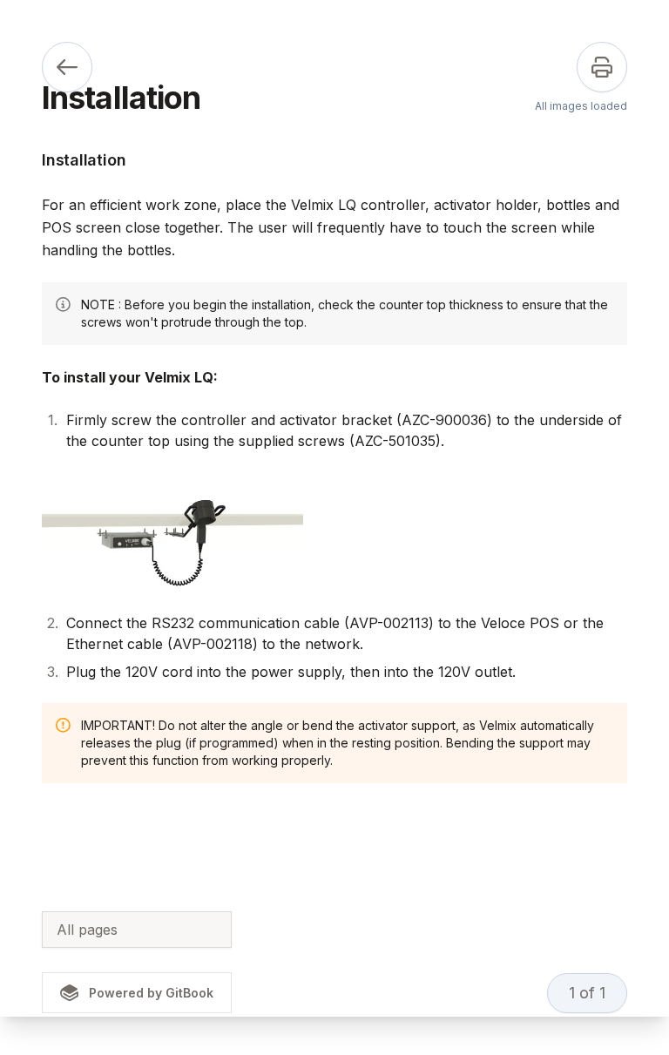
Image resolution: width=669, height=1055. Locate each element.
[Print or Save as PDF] (602, 67)
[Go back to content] (67, 67)
